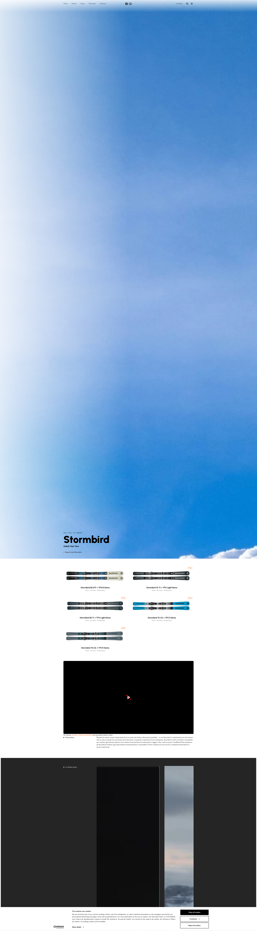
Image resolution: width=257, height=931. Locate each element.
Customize (193, 919)
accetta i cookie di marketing (82, 735)
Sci (74, 533)
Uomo (70, 533)
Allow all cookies (194, 912)
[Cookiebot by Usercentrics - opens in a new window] (59, 927)
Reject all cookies (194, 925)
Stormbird (79, 533)
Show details (76, 927)
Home (65, 533)
